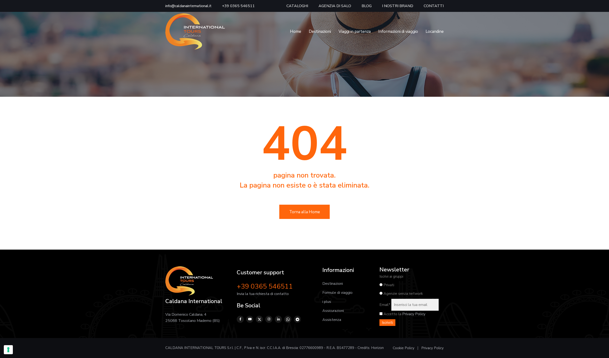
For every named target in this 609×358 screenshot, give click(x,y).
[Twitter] (259, 319)
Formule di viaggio (337, 292)
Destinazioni (320, 31)
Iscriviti (387, 322)
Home (295, 31)
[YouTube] (249, 319)
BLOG (367, 6)
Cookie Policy (403, 348)
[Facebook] (240, 319)
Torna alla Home (304, 212)
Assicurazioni (333, 310)
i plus (326, 301)
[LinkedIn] (278, 319)
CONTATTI (434, 6)
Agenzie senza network (403, 293)
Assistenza (331, 319)
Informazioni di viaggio (398, 31)
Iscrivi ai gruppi (391, 276)
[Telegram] (297, 319)
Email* (384, 304)
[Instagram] (268, 319)
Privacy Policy (413, 314)
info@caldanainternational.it (188, 6)
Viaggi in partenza (355, 31)
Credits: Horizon (371, 347)
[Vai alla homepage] (195, 31)
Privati (388, 285)
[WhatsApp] (287, 319)
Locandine (435, 31)
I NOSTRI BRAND (397, 6)
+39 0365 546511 (238, 6)
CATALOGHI (297, 6)
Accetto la (392, 314)
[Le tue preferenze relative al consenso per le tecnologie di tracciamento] (8, 349)
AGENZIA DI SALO (335, 6)
